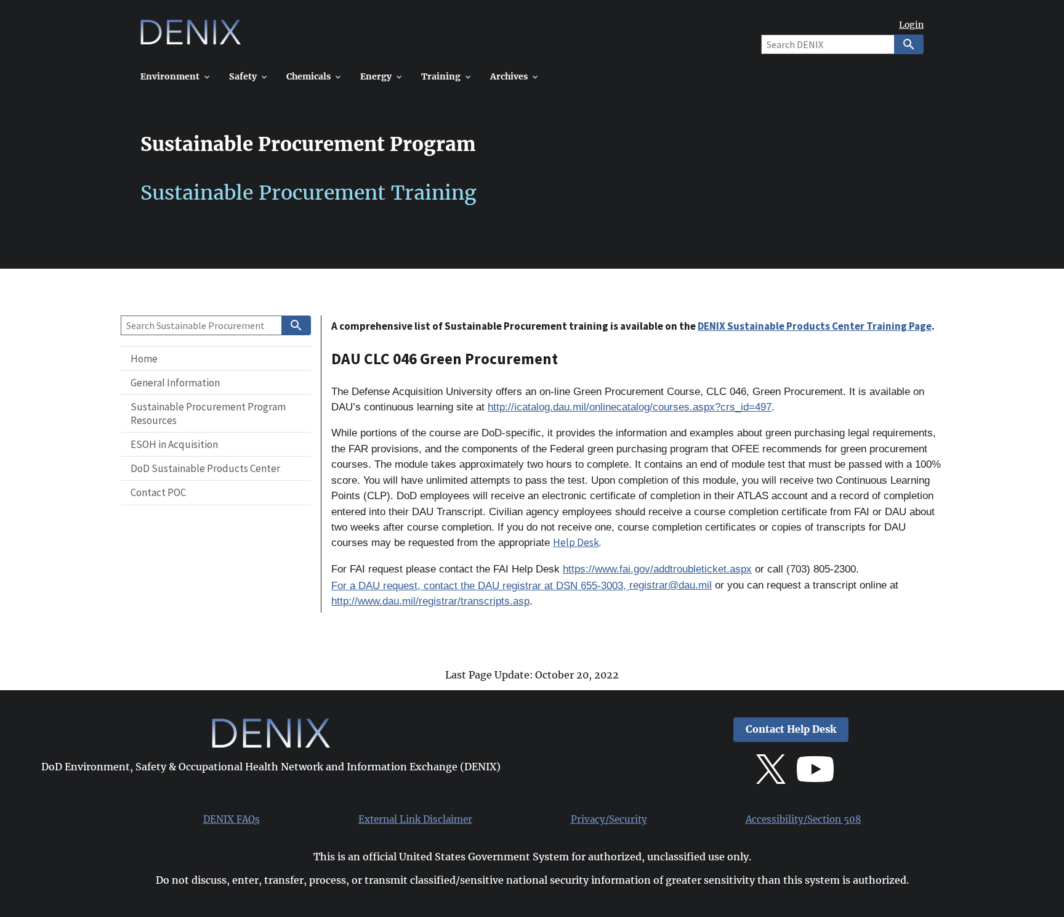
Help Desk (576, 542)
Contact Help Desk (791, 729)
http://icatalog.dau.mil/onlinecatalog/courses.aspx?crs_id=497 (630, 407)
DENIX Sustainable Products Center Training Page (815, 326)
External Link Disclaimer (415, 819)
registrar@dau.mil (670, 585)
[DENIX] (190, 36)
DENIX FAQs (231, 819)
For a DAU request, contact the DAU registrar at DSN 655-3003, (480, 586)
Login (911, 25)
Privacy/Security (609, 819)
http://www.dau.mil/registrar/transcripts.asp (430, 601)
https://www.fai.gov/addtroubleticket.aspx (657, 569)
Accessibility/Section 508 (803, 819)
